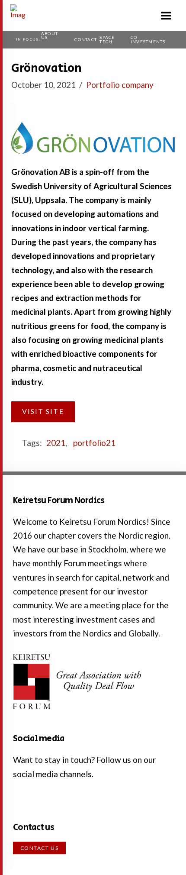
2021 (55, 443)
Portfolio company (120, 85)
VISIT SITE (43, 411)
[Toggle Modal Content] (166, 15)
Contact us (39, 848)
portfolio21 (94, 443)
